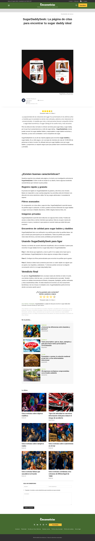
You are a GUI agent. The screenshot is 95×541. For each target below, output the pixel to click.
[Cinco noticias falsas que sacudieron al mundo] (34, 460)
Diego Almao (44, 347)
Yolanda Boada (44, 331)
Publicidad (76, 1)
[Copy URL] (70, 100)
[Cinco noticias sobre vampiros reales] (34, 432)
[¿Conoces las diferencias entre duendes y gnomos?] (31, 331)
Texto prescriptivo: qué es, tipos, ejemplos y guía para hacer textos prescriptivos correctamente (56, 343)
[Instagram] (43, 525)
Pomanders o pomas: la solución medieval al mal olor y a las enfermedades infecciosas (55, 358)
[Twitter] (34, 525)
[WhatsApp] (66, 100)
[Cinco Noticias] (47, 519)
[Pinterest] (46, 525)
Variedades (32, 303)
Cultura (43, 354)
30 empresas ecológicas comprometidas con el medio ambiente (55, 372)
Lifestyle (43, 369)
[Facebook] (63, 100)
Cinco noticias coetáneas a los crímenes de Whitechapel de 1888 (60, 474)
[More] (73, 100)
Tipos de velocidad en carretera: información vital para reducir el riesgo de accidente (60, 416)
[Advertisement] (47, 38)
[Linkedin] (37, 525)
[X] (59, 100)
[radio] (40, 297)
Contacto (71, 1)
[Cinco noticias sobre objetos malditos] (34, 402)
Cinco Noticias (25, 303)
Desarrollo (44, 339)
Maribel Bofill (44, 362)
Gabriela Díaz (44, 375)
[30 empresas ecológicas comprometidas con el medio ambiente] (31, 375)
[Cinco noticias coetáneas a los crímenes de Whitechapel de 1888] (61, 460)
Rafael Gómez (51, 420)
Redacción (24, 418)
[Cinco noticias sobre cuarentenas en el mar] (61, 432)
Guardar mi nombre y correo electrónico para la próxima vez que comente (42, 490)
